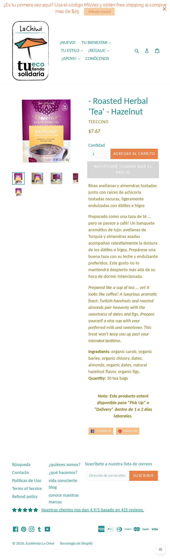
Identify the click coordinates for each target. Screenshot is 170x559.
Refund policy (24, 497)
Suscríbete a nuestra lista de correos (118, 464)
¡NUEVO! (68, 43)
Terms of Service (27, 489)
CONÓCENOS (97, 59)
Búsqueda (21, 465)
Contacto (20, 473)
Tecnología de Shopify (76, 543)
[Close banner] (164, 9)
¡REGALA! (99, 50)
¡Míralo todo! (99, 11)
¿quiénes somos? (64, 465)
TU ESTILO (73, 50)
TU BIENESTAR (97, 42)
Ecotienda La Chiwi (40, 543)
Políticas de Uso (26, 481)
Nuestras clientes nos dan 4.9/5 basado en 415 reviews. (92, 510)
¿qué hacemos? (63, 473)
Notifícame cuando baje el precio (123, 170)
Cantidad (96, 145)
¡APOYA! (71, 58)
